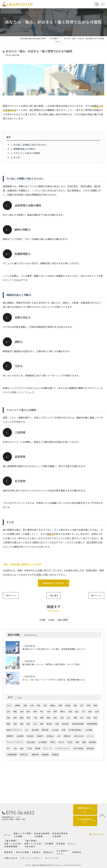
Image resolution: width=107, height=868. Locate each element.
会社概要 (20, 736)
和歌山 (52, 705)
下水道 (29, 748)
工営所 (69, 742)
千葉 (48, 711)
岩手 (82, 705)
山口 (68, 718)
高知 (95, 718)
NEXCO (61, 742)
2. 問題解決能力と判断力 (23, 148)
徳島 (75, 718)
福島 (15, 711)
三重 (35, 718)
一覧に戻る (53, 595)
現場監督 (55, 754)
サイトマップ (51, 858)
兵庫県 (17, 705)
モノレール (47, 748)
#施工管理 (62, 619)
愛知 (28, 718)
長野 (8, 718)
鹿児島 (49, 724)
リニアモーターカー (62, 748)
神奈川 (62, 711)
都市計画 (90, 748)
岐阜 (15, 718)
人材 (58, 736)
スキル (9, 705)
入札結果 (55, 730)
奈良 (45, 705)
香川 (82, 718)
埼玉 (41, 711)
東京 (55, 711)
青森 (75, 705)
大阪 (31, 705)
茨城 (21, 711)
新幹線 (37, 748)
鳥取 (41, 718)
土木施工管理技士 (75, 730)
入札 (26, 730)
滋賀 (60, 705)
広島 (62, 718)
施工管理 (65, 724)
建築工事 (35, 754)
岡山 (55, 718)
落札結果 (45, 730)
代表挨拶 (30, 736)
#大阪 (51, 619)
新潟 (70, 711)
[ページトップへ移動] (102, 815)
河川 (8, 748)
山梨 (97, 711)
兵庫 (25, 705)
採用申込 (67, 736)
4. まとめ (15, 157)
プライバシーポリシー (15, 742)
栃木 (28, 711)
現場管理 (45, 754)
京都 (38, 705)
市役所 (52, 742)
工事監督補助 (12, 754)
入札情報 (88, 730)
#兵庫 (42, 619)
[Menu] (102, 4)
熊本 (28, 724)
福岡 (8, 724)
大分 (35, 724)
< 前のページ (10, 595)
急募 (63, 730)
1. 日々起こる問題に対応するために (29, 144)
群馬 (35, 711)
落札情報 (35, 730)
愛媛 (88, 718)
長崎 (21, 724)
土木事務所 (42, 742)
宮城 (88, 705)
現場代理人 (24, 754)
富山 (77, 711)
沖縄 (57, 724)
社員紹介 (40, 736)
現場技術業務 (92, 724)
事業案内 (10, 736)
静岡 (21, 718)
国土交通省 (31, 742)
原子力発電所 (79, 748)
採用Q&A (50, 736)
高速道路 (92, 742)
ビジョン (90, 736)
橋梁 (21, 748)
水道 (15, 748)
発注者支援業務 (78, 724)
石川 (83, 711)
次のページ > (96, 595)
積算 (77, 742)
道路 (84, 742)
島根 (48, 718)
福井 (90, 711)
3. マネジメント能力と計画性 (25, 153)
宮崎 (41, 724)
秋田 (95, 705)
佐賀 (15, 724)
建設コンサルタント (14, 730)
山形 (8, 711)
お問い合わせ (79, 736)
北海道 (67, 705)
